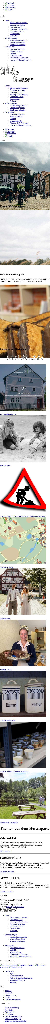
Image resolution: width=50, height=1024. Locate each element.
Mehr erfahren (5, 851)
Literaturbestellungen (13, 999)
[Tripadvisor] (10, 7)
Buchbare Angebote (17, 25)
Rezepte (13, 982)
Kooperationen (10, 995)
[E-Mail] (8, 10)
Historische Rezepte (7, 720)
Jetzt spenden (5, 465)
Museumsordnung (12, 1008)
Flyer (12, 974)
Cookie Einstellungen (13, 1019)
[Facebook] (9, 3)
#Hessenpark (5, 618)
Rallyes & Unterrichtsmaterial (21, 978)
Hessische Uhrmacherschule (20, 60)
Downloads (9, 971)
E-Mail (19, 967)
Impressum (9, 1014)
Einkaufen (14, 36)
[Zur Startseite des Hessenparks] (25, 73)
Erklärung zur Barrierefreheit (16, 1021)
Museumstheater (16, 56)
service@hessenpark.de (15, 907)
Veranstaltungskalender (18, 40)
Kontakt (8, 991)
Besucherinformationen (19, 23)
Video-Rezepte (5, 669)
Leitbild (13, 53)
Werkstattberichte (16, 51)
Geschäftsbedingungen (13, 1016)
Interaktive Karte (6, 567)
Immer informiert (6, 892)
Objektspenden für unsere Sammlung (14, 771)
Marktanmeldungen (17, 980)
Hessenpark (9, 47)
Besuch (8, 20)
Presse (7, 997)
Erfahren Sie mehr (7, 871)
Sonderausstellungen (17, 45)
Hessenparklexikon (17, 49)
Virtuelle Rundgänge (8, 414)
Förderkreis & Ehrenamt (19, 58)
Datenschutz (9, 1012)
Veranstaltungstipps (17, 42)
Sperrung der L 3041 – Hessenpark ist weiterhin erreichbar (22, 516)
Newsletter (9, 1010)
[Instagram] (9, 5)
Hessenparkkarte (16, 27)
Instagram (31, 965)
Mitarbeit (8, 993)
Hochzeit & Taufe (16, 31)
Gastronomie (15, 34)
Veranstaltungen (11, 38)
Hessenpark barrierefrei (19, 29)
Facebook (13, 965)
